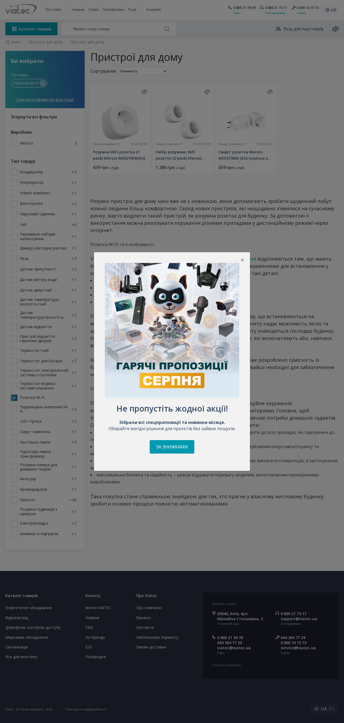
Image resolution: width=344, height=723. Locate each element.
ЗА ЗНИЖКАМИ (172, 447)
